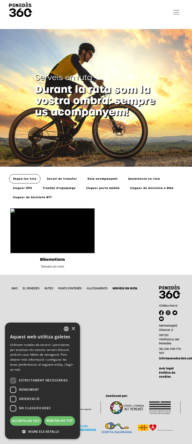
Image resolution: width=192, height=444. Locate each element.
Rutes (48, 288)
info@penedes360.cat (171, 358)
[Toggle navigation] (176, 12)
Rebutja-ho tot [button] (59, 420)
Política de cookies (167, 375)
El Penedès (31, 288)
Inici (15, 288)
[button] (42, 431)
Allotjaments (97, 288)
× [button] (73, 329)
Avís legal (166, 368)
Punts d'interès (70, 288)
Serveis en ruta (124, 288)
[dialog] (42, 381)
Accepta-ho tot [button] (26, 421)
